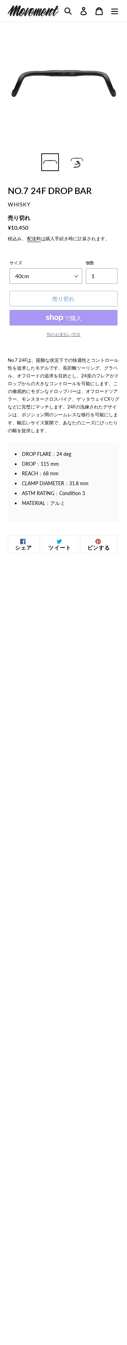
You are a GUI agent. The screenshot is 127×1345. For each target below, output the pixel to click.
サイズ (16, 262)
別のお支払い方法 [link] (63, 334)
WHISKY (19, 204)
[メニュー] (114, 10)
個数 (90, 262)
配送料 (34, 238)
